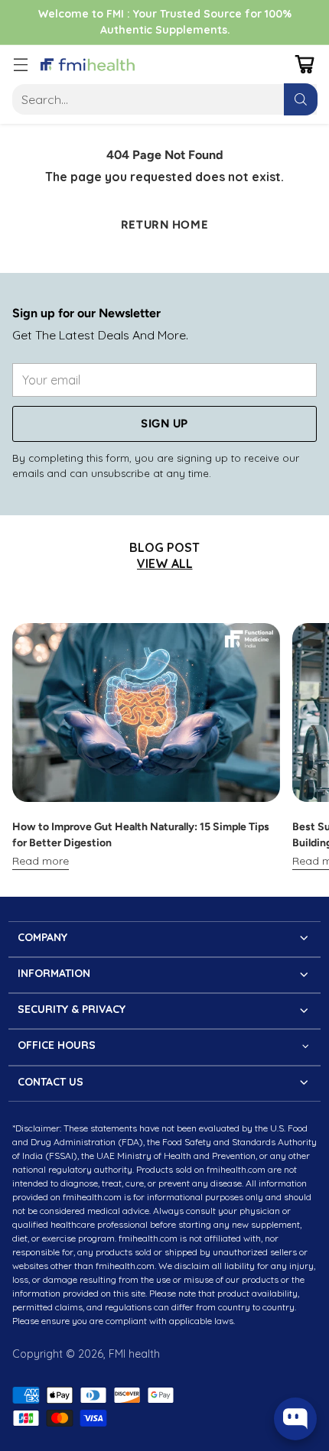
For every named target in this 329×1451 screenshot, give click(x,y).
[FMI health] (87, 65)
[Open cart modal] (304, 64)
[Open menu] (20, 64)
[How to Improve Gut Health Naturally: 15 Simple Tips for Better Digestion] (146, 712)
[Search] (301, 99)
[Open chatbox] (295, 1418)
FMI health (134, 1354)
